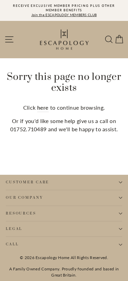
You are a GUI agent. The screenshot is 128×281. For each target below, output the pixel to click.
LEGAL (14, 229)
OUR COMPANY (24, 198)
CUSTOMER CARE (27, 182)
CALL (12, 244)
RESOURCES (21, 213)
